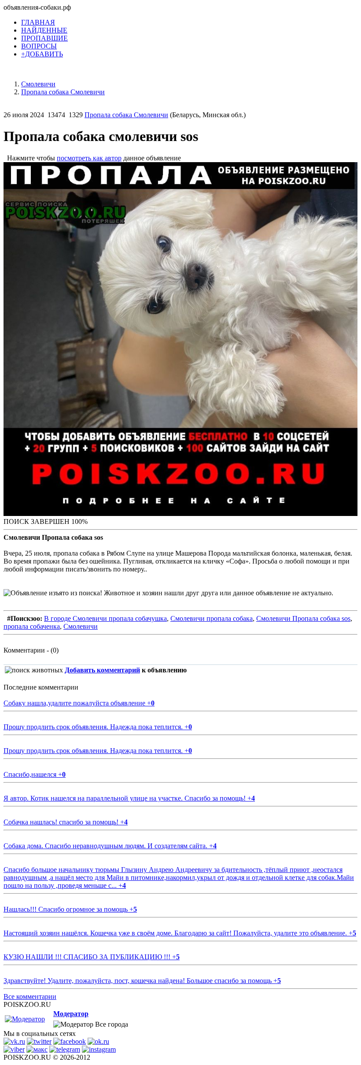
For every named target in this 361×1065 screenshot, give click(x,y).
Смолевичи (80, 626)
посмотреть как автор (89, 158)
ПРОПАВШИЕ (44, 38)
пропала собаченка (32, 626)
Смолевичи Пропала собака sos (303, 618)
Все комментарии (30, 996)
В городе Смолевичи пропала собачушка (105, 618)
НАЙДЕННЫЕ (44, 30)
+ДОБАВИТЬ (42, 54)
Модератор (70, 1013)
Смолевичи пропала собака (211, 618)
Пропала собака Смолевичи (126, 115)
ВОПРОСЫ (39, 46)
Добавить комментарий (102, 670)
